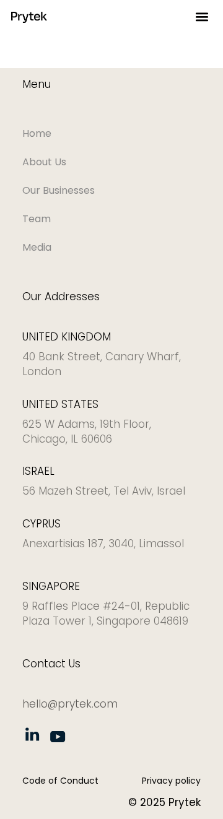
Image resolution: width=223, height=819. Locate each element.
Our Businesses (58, 190)
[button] (201, 17)
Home (36, 133)
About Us (44, 162)
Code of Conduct (60, 780)
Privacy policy (171, 780)
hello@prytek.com (70, 703)
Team (36, 219)
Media (36, 247)
